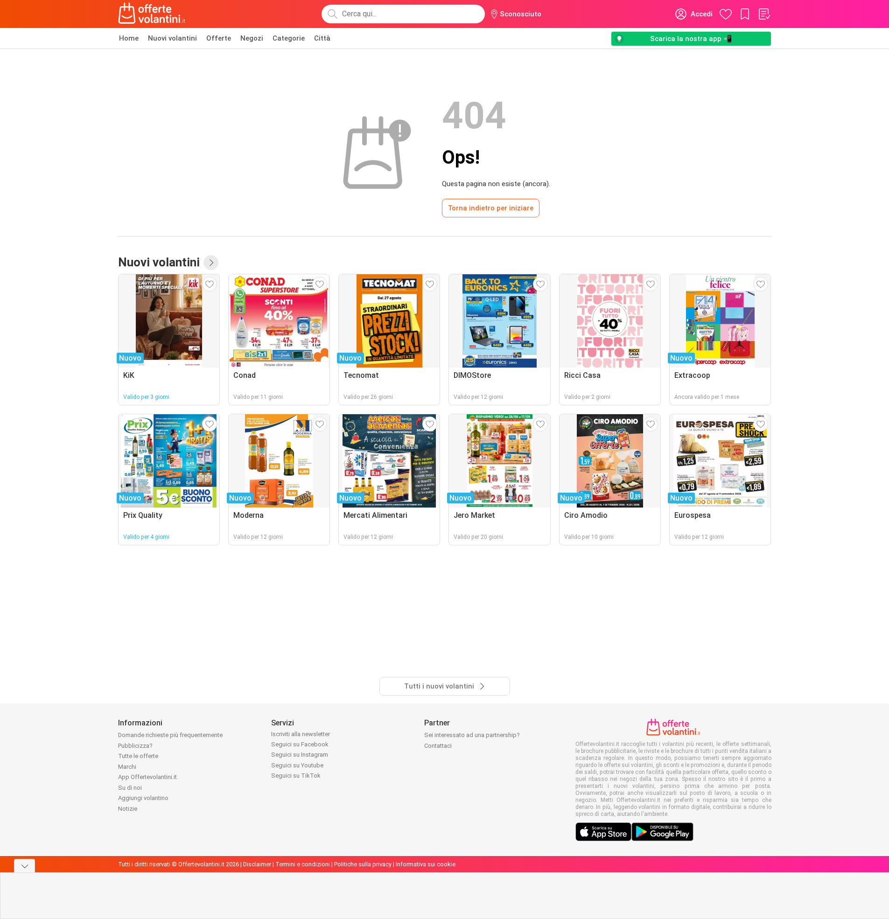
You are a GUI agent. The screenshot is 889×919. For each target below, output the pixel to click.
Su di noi (130, 787)
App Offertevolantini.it (147, 776)
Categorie (289, 38)
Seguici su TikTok (296, 775)
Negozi (251, 38)
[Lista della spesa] (763, 14)
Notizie (127, 808)
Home (129, 38)
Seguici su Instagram (299, 754)
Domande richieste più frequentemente (170, 734)
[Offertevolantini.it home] (152, 14)
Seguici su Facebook (300, 744)
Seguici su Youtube (297, 765)
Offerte (218, 38)
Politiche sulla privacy (363, 864)
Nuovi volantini (172, 38)
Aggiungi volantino (143, 797)
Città (322, 38)
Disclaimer (257, 864)
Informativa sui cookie (425, 864)
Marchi (127, 766)
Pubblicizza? (135, 745)
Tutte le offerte (138, 755)
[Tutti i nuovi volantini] (210, 262)
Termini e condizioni (302, 864)
